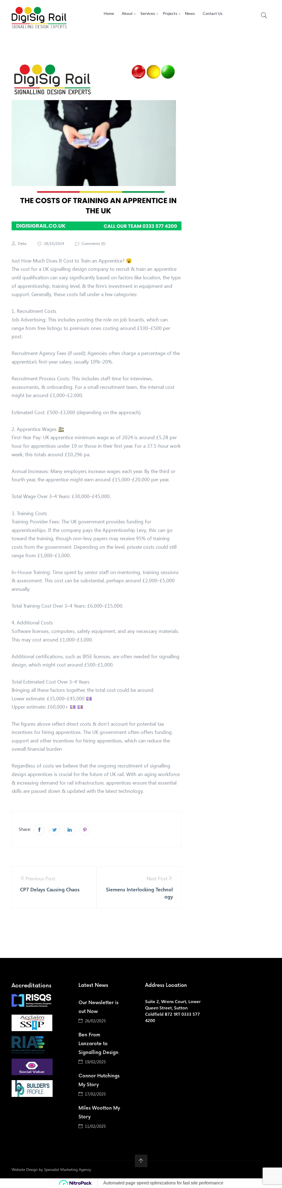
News (190, 13)
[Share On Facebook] (39, 829)
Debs (22, 243)
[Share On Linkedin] (69, 829)
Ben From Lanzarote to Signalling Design (98, 1043)
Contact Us (213, 13)
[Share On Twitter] (54, 829)
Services (147, 13)
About (127, 13)
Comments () (92, 243)
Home (109, 13)
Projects (170, 13)
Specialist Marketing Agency (67, 1169)
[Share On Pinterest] (84, 829)
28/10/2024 (54, 243)
